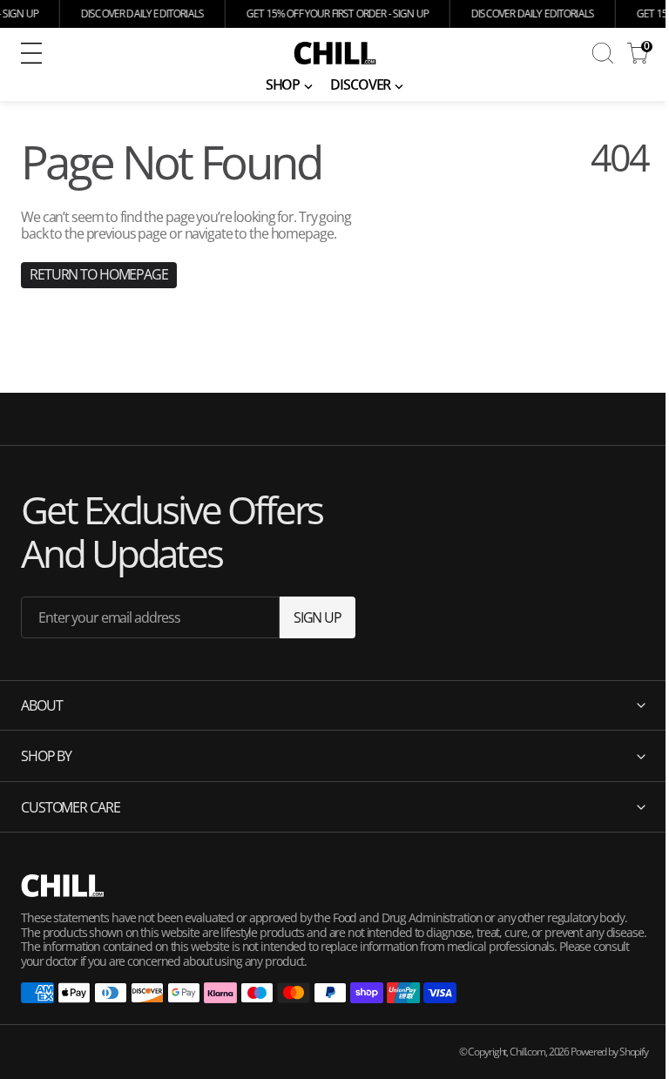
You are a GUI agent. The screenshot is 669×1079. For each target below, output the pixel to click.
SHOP (283, 84)
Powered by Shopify (596, 1051)
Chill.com (514, 1051)
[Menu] (31, 53)
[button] (135, 53)
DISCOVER (360, 84)
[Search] (602, 53)
